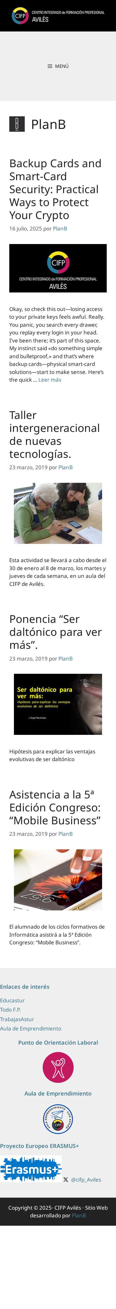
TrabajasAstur (17, 1019)
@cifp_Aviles (86, 1179)
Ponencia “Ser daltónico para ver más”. (55, 631)
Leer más (49, 379)
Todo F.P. (10, 1009)
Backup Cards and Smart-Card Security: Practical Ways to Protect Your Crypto (55, 189)
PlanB (79, 1215)
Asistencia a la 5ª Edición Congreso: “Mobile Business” (55, 807)
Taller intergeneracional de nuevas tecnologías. (54, 434)
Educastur (12, 1000)
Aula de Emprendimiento (30, 1028)
